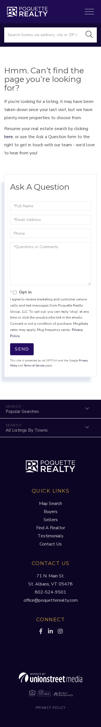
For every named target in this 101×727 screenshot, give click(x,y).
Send (22, 349)
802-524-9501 (50, 592)
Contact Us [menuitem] (51, 544)
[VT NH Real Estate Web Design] (50, 677)
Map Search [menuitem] (50, 503)
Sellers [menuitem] (50, 520)
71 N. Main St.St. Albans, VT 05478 (50, 580)
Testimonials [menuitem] (50, 536)
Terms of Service (34, 366)
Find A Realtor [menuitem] (50, 528)
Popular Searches (22, 411)
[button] (89, 35)
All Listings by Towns (27, 430)
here (8, 137)
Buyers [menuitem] (51, 512)
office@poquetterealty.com (51, 600)
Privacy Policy (51, 707)
